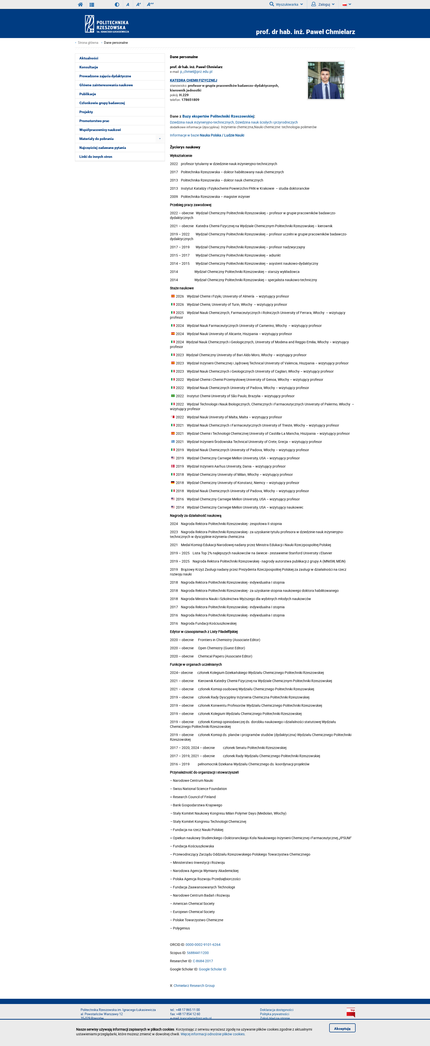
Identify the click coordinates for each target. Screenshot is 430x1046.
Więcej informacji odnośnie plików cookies (213, 1034)
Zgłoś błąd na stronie (275, 1018)
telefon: (175, 99)
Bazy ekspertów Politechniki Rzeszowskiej (218, 116)
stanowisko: (178, 85)
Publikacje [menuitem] (87, 94)
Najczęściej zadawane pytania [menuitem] (102, 148)
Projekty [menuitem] (86, 112)
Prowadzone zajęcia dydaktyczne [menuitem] (105, 76)
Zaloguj (324, 4)
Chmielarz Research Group (194, 985)
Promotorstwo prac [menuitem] (94, 121)
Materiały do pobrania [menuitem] (96, 139)
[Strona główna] (121, 23)
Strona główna (88, 43)
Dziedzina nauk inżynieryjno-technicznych (202, 122)
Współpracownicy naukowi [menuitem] (100, 130)
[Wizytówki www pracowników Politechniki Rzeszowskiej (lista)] (92, 4)
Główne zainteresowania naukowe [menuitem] (106, 85)
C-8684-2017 (203, 961)
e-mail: (174, 71)
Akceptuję (342, 1029)
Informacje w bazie (207, 135)
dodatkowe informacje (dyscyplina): (195, 127)
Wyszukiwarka (287, 4)
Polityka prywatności (274, 1014)
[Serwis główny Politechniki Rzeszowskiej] (80, 4)
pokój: (174, 95)
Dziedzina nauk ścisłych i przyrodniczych (266, 122)
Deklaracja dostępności (276, 1010)
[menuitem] (160, 138)
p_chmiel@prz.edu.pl (196, 71)
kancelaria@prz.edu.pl (196, 1018)
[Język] (346, 4)
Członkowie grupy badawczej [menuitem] (102, 103)
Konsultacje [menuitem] (88, 67)
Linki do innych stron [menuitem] (95, 157)
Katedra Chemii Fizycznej (193, 80)
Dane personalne (116, 43)
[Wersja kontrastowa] (113, 4)
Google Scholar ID (212, 969)
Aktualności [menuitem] (88, 58)
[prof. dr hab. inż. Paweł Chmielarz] (331, 98)
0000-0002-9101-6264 (203, 944)
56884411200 (198, 952)
